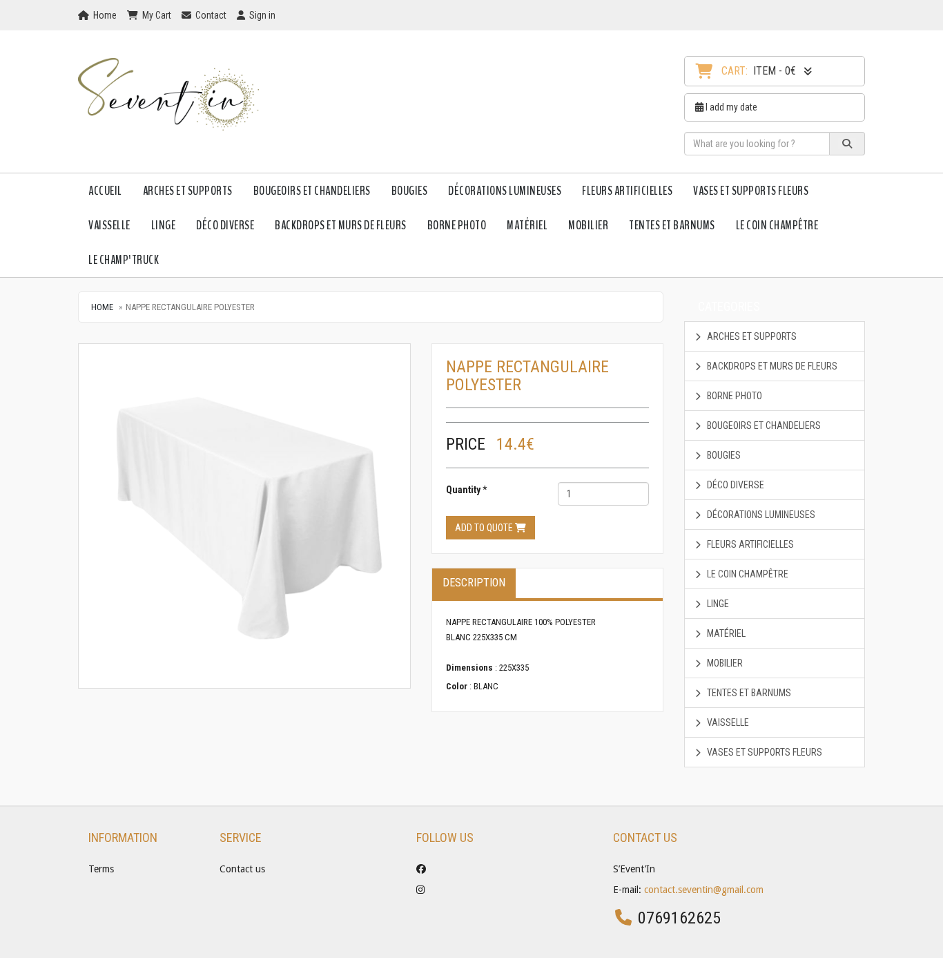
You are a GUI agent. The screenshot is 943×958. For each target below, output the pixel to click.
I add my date (730, 107)
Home (102, 307)
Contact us (242, 868)
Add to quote (485, 527)
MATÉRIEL (527, 225)
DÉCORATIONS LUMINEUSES (504, 190)
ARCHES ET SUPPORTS (188, 190)
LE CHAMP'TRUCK (123, 259)
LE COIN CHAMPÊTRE (777, 225)
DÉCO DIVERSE (225, 225)
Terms (101, 868)
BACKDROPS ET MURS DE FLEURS (341, 225)
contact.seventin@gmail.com (704, 889)
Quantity (463, 489)
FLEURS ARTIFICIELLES (627, 190)
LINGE (163, 225)
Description (474, 582)
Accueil (105, 190)
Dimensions (469, 667)
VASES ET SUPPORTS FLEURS (750, 190)
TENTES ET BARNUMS (672, 225)
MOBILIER (588, 225)
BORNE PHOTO (457, 225)
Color (456, 686)
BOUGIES (409, 190)
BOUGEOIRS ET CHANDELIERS (312, 190)
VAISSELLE (109, 225)
